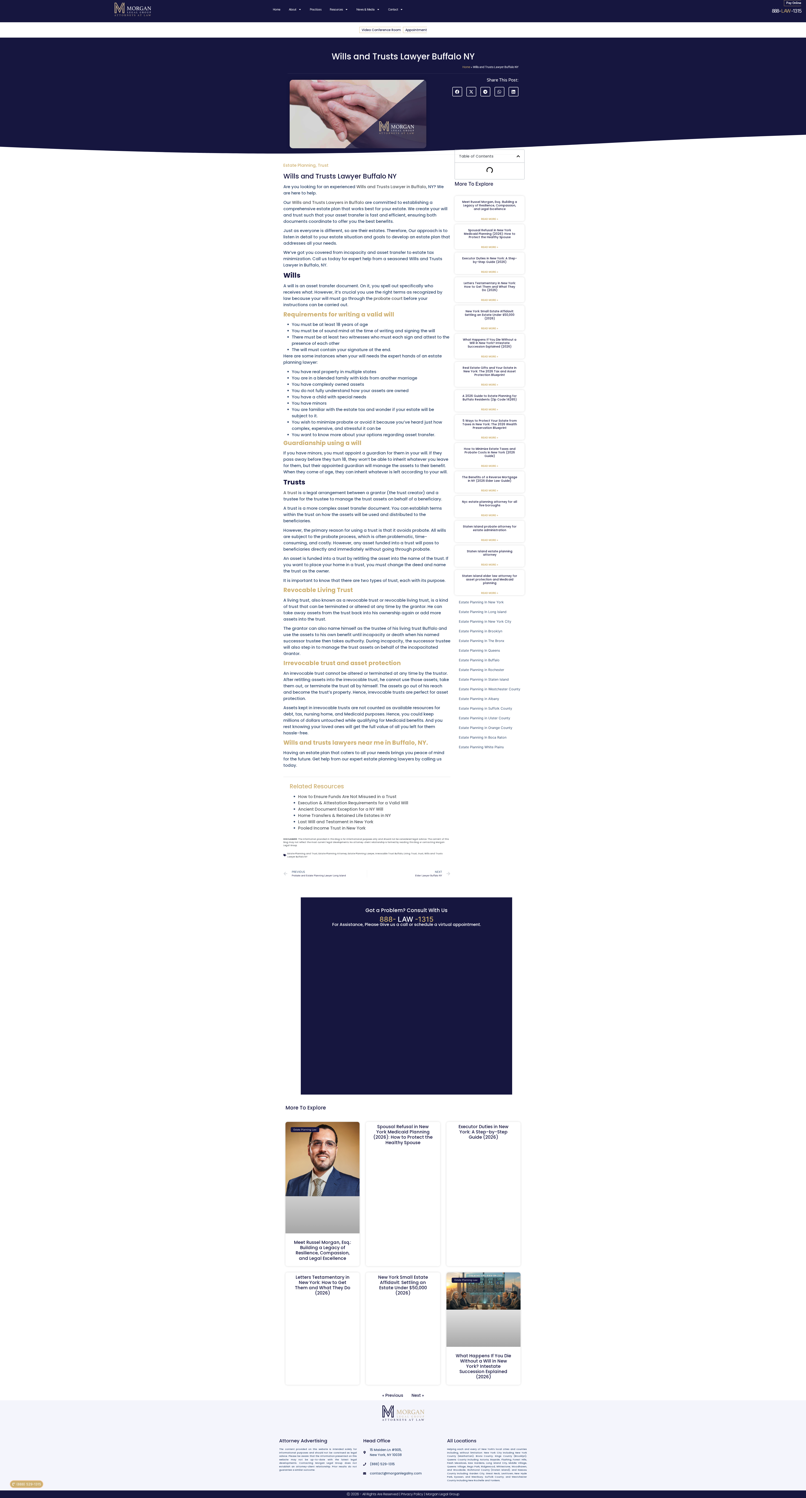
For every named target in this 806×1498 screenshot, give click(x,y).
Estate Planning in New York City (485, 621)
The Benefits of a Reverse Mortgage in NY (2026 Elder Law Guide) (489, 479)
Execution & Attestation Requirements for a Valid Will (353, 803)
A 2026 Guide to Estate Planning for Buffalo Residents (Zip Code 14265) (489, 398)
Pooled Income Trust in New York (332, 828)
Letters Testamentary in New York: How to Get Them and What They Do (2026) (490, 286)
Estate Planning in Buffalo (479, 660)
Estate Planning (299, 165)
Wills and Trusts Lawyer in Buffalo (390, 187)
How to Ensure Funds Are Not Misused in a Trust (347, 797)
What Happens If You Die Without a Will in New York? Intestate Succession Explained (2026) (489, 343)
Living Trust (410, 853)
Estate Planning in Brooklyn (480, 631)
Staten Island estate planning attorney (489, 553)
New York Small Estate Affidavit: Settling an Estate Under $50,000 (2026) (489, 314)
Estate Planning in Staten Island (484, 679)
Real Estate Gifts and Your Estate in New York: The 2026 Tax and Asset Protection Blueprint (490, 371)
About (292, 9)
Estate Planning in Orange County (485, 728)
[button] (457, 91)
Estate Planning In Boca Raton (482, 737)
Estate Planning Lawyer (361, 853)
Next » (418, 1395)
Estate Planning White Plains (481, 747)
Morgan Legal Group (442, 1494)
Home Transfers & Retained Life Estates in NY (344, 815)
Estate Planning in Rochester (481, 670)
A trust (290, 493)
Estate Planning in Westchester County (489, 689)
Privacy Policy (412, 1494)
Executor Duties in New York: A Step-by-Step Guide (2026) (489, 260)
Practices (316, 9)
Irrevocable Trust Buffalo (389, 853)
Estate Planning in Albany (479, 699)
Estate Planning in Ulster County (484, 718)
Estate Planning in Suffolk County (485, 708)
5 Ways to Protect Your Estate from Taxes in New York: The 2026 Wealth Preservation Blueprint (489, 424)
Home (276, 9)
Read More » (489, 219)
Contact (393, 9)
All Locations (461, 1441)
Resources (336, 9)
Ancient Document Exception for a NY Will (340, 809)
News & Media (365, 9)
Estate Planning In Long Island (482, 612)
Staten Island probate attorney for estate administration (490, 528)
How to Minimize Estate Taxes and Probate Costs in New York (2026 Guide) (490, 452)
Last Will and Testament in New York (335, 822)
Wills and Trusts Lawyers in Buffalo (328, 202)
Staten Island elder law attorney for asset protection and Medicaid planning (489, 579)
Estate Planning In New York (481, 602)
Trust (323, 165)
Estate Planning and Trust (302, 853)
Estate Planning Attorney (332, 853)
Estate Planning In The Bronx (481, 641)
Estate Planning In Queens (479, 650)
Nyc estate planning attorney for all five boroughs (489, 503)
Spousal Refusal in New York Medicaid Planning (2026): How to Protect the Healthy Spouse (489, 233)
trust (420, 853)
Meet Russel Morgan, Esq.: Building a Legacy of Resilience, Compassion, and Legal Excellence (489, 205)
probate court (389, 298)
